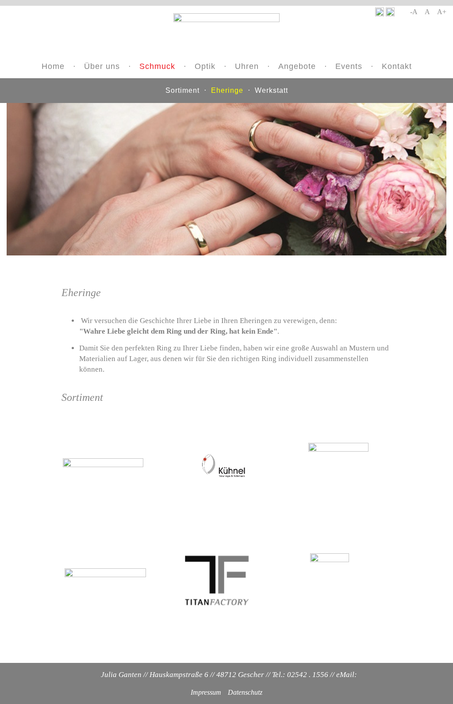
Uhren (247, 66)
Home (53, 66)
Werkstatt (271, 90)
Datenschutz (245, 692)
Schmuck (157, 66)
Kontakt (397, 66)
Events (348, 66)
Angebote (297, 66)
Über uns (102, 66)
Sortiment (182, 90)
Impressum (206, 692)
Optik (205, 66)
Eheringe (227, 90)
